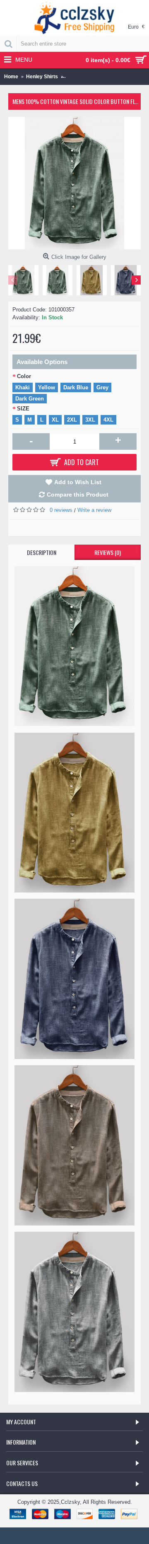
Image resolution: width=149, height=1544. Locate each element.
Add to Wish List (77, 482)
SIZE (23, 408)
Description (41, 552)
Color (24, 376)
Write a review (94, 510)
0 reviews (61, 510)
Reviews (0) (107, 552)
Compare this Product (77, 494)
